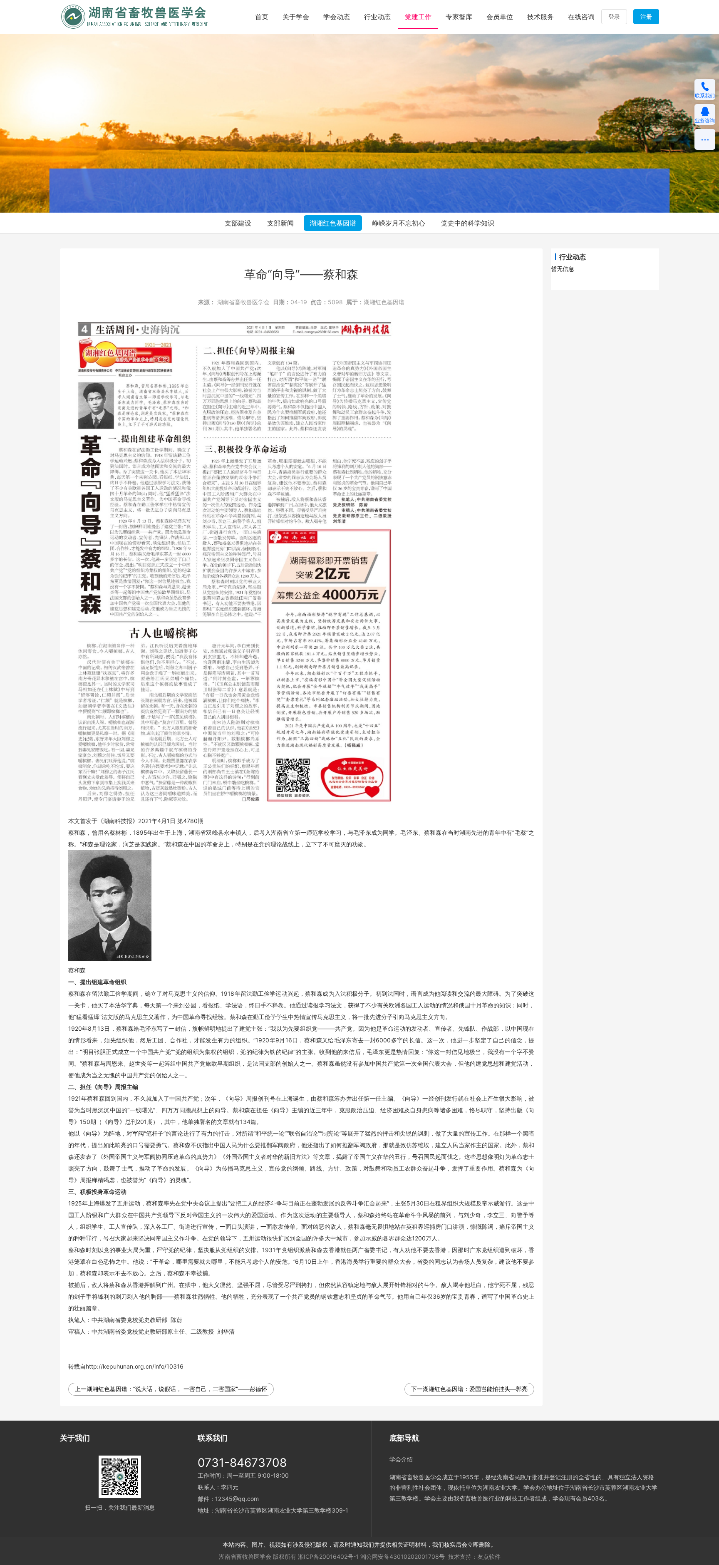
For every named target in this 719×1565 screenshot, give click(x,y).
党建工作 (418, 16)
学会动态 (336, 16)
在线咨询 (581, 16)
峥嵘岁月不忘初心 (398, 223)
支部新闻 (280, 223)
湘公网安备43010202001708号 (402, 1556)
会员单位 (499, 16)
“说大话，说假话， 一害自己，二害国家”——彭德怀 (200, 1388)
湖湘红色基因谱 (333, 223)
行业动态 (377, 16)
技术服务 (540, 16)
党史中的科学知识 (467, 223)
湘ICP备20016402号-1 (328, 1556)
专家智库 (459, 16)
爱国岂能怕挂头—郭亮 (498, 1388)
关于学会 (296, 16)
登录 (614, 16)
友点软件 (489, 1556)
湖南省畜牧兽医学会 (243, 301)
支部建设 (238, 223)
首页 (261, 16)
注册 (646, 16)
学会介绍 (401, 1459)
